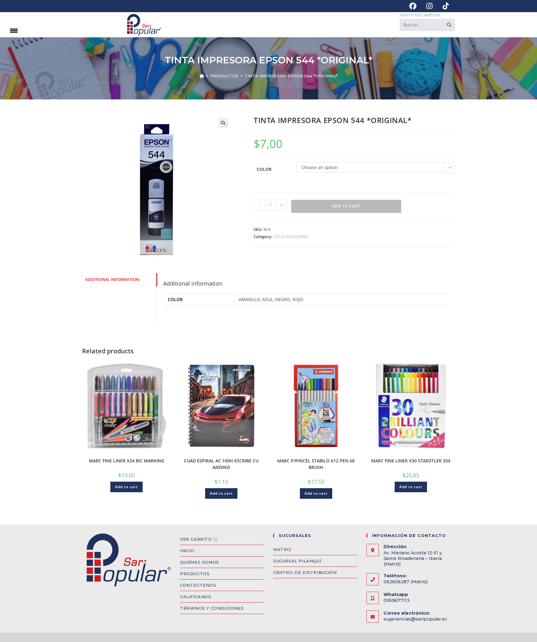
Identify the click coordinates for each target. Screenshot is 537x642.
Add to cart (346, 206)
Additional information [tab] (112, 279)
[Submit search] (449, 25)
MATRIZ (282, 549)
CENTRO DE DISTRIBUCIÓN (305, 572)
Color (264, 169)
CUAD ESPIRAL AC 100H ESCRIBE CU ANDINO (221, 464)
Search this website (420, 15)
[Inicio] (202, 75)
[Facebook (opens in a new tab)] (412, 6)
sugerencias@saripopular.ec (415, 619)
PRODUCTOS (194, 573)
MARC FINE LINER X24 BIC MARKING (126, 461)
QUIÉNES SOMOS (199, 562)
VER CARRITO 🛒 (199, 539)
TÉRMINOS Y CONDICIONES (212, 608)
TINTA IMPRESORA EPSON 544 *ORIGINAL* (291, 75)
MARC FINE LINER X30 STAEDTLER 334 (410, 461)
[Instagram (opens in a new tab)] (429, 6)
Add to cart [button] (126, 486)
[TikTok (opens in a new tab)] (443, 6)
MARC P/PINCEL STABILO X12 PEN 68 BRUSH (316, 464)
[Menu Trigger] (13, 30)
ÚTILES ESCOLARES (290, 236)
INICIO (187, 550)
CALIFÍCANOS (195, 596)
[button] (223, 123)
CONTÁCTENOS (198, 585)
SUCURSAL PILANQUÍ (297, 560)
